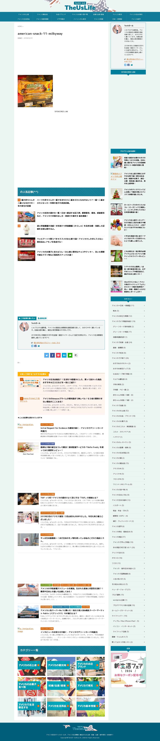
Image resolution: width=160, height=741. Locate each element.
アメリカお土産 (23, 14)
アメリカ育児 (117, 14)
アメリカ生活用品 (23, 19)
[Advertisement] (61, 57)
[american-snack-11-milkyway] (64, 355)
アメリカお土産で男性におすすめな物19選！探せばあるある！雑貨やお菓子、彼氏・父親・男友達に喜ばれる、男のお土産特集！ (134, 178)
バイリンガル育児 (80, 19)
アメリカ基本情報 (42, 19)
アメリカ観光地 (42, 14)
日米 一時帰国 (117, 19)
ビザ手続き (61, 19)
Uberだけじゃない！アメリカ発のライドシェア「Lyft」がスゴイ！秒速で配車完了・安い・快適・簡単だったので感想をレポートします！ (135, 287)
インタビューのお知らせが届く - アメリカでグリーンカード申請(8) (69, 632)
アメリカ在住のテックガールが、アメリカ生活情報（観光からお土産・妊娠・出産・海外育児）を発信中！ (80, 735)
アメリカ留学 (136, 19)
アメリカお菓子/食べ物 (80, 14)
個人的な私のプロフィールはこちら (47, 343)
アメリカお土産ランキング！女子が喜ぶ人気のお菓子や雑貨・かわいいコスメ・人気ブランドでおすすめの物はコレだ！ (134, 225)
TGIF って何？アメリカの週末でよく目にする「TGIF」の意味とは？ (69, 497)
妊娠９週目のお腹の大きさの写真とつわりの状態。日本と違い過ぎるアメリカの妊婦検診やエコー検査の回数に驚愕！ (134, 163)
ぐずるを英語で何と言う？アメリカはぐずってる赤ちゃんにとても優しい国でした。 (134, 238)
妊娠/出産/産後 (98, 14)
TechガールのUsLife (80, 6)
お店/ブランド (61, 14)
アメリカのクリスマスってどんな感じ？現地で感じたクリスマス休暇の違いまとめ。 (134, 192)
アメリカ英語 (98, 19)
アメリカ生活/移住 (136, 14)
